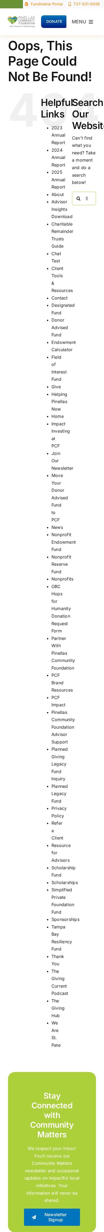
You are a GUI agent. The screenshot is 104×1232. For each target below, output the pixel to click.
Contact (59, 298)
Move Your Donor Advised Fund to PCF (59, 497)
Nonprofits (62, 579)
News (57, 527)
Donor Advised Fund (59, 327)
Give (56, 386)
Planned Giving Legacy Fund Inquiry (59, 763)
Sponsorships (65, 919)
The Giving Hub (58, 1008)
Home (57, 416)
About (57, 194)
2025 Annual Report (58, 179)
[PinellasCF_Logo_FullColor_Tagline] (21, 16)
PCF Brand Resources (62, 682)
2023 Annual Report (58, 135)
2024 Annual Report (58, 157)
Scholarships (64, 882)
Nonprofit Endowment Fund (63, 542)
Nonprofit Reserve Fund (61, 564)
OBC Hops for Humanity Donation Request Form (61, 608)
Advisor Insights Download (62, 209)
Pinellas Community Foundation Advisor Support (63, 727)
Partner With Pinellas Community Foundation (63, 653)
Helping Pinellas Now (59, 401)
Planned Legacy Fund (59, 794)
